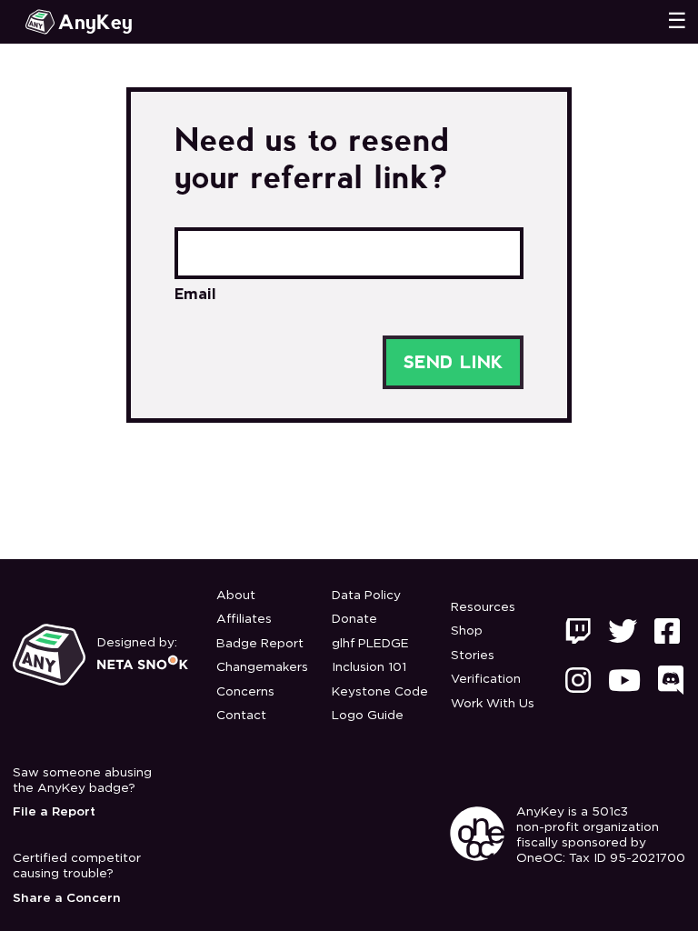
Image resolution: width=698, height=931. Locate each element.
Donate (354, 619)
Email (195, 294)
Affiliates (244, 619)
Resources (483, 607)
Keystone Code (380, 692)
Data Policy (366, 595)
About (235, 595)
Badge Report (260, 643)
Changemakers (262, 667)
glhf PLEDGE (370, 643)
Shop (467, 631)
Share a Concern (67, 898)
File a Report (54, 812)
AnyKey (95, 22)
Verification (486, 679)
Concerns (245, 692)
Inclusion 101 (369, 667)
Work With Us (492, 703)
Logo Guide (368, 715)
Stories (472, 655)
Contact (241, 715)
